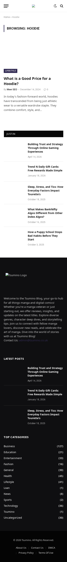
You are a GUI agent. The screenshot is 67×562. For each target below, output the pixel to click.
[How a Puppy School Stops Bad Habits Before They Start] (14, 237)
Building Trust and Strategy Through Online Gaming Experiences (45, 147)
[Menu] (6, 6)
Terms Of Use (46, 552)
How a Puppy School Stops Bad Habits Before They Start (45, 235)
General (9, 470)
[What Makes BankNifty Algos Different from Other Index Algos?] (14, 214)
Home (7, 17)
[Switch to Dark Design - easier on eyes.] (55, 6)
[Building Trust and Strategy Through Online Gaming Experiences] (14, 149)
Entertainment (13, 458)
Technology (11, 505)
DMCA (51, 547)
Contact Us (37, 547)
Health (8, 476)
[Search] (61, 6)
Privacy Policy (26, 552)
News (7, 494)
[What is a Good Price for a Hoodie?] (33, 56)
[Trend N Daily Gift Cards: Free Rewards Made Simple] (14, 172)
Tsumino (9, 511)
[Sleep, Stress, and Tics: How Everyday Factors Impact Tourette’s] (14, 192)
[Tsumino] (33, 6)
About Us (21, 547)
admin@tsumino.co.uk (33, 340)
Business (9, 446)
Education (10, 452)
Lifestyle (10, 71)
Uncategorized (13, 517)
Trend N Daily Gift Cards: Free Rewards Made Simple (45, 168)
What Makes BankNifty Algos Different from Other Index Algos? (45, 212)
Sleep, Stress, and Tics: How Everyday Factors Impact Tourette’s (45, 190)
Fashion (8, 464)
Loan (7, 488)
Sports (8, 500)
